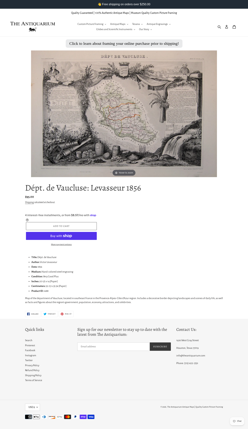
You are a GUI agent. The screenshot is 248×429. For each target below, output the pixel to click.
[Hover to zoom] (124, 113)
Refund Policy (32, 370)
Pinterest (30, 345)
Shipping (29, 202)
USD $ (32, 407)
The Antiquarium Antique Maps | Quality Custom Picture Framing (195, 407)
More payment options (61, 244)
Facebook (30, 350)
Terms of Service (33, 380)
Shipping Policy (33, 375)
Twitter (29, 360)
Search (28, 340)
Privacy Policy (32, 365)
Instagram (30, 355)
